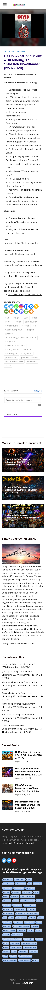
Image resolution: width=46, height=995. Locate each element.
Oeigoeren (26, 353)
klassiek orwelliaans (15, 345)
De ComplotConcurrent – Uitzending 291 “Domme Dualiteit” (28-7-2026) (22, 518)
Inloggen (38, 391)
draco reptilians (30, 905)
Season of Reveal (25, 956)
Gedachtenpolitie (13, 330)
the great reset (24, 960)
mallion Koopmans (10, 960)
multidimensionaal (27, 900)
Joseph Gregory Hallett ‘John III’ (20, 337)
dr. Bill (35, 960)
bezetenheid (8, 909)
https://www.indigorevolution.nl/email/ (26, 294)
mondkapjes (11, 353)
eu (34, 326)
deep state (18, 922)
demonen (34, 951)
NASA (6, 943)
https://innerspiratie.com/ (26, 276)
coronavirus (31, 322)
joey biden (30, 888)
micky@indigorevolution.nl (22, 254)
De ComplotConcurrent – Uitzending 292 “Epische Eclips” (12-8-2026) (21, 490)
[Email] (6, 311)
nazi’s (6, 896)
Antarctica (23, 951)
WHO (8, 365)
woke (40, 917)
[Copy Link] (36, 306)
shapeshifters (17, 934)
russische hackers (14, 361)
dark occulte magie (28, 896)
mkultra (27, 349)
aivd (7, 318)
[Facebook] (26, 306)
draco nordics (8, 913)
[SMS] (26, 311)
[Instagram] (21, 306)
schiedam (32, 361)
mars (39, 922)
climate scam (21, 883)
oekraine (15, 896)
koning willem (12, 349)
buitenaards (8, 879)
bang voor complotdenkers (12, 939)
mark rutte (27, 892)
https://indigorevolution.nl (28, 243)
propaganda (29, 922)
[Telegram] (6, 306)
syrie (14, 951)
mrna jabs (38, 883)
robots (40, 900)
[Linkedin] (16, 311)
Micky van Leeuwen (25, 75)
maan (16, 900)
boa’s (34, 318)
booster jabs (29, 939)
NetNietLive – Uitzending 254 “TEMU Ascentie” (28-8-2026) (29, 755)
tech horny (7, 922)
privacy (6, 892)
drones (25, 326)
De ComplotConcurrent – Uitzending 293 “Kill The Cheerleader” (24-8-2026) (18, 462)
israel (6, 947)
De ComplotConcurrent (15, 52)
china (18, 322)
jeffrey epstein (21, 917)
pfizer (39, 930)
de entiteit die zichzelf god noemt (27, 913)
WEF (5, 956)
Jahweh (6, 934)
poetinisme (10, 357)
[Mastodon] (21, 311)
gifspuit (30, 330)
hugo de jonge (20, 909)
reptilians (7, 905)
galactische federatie (29, 943)
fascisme (7, 900)
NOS (11, 917)
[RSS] (11, 311)
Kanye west (11, 341)
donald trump (11, 326)
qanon (31, 930)
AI (30, 883)
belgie (16, 318)
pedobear (22, 930)
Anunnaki (32, 909)
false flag (7, 926)
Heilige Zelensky (9, 930)
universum (15, 943)
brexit (8, 322)
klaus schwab (16, 947)
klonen (39, 939)
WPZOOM (28, 983)
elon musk (17, 905)
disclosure (16, 892)
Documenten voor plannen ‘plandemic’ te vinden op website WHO (22, 222)
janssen (9, 334)
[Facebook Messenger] (31, 306)
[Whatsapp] (16, 306)
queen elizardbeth (29, 357)
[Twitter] (11, 306)
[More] (31, 311)
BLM (26, 318)
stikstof (13, 956)
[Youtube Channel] (14, 860)
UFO (29, 879)
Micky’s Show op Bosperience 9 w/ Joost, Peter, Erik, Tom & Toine (27, 788)
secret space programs (21, 926)
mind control (19, 888)
